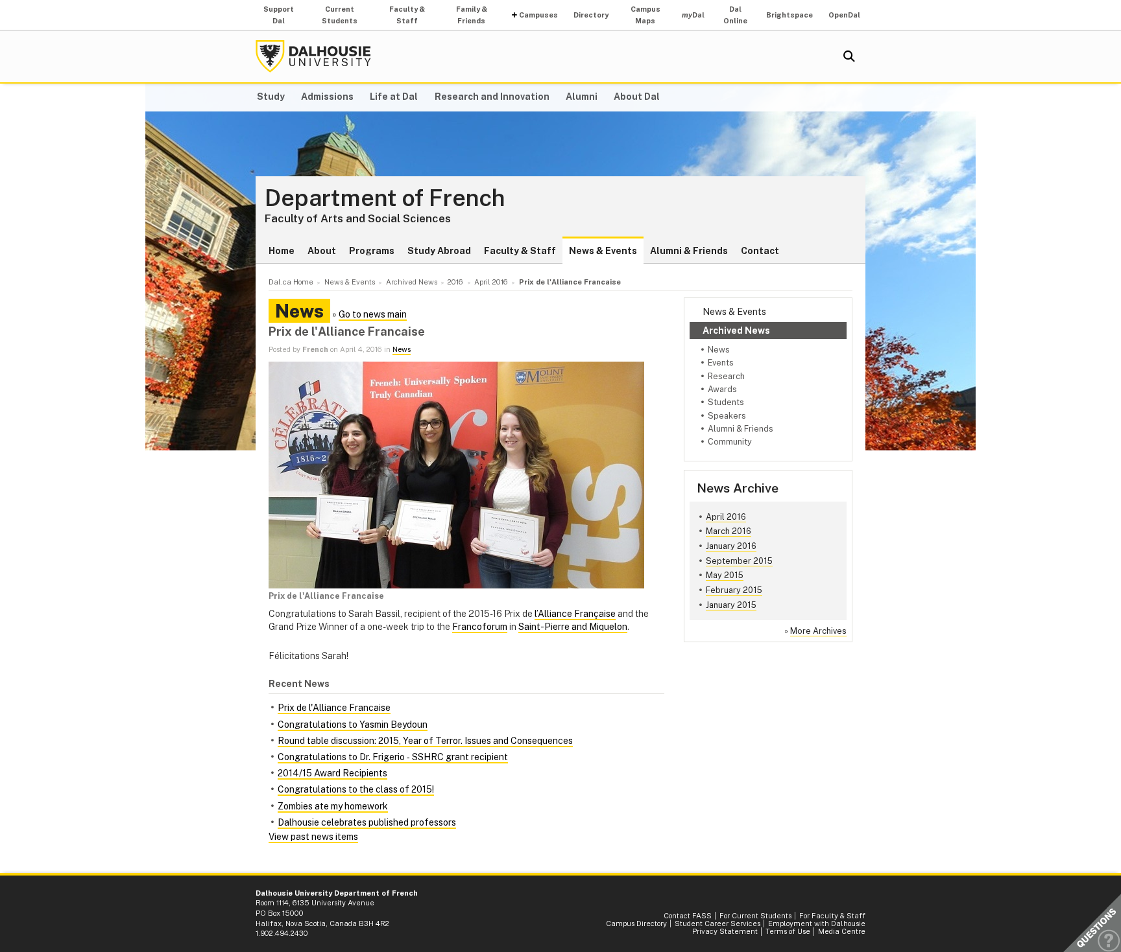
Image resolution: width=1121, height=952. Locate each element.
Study (271, 96)
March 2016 (728, 531)
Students (726, 402)
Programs (371, 251)
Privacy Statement (725, 931)
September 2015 (739, 561)
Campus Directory (636, 923)
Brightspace (789, 15)
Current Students (339, 15)
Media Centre (841, 931)
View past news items (313, 836)
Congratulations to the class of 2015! (356, 789)
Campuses (538, 15)
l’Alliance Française (575, 614)
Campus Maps (645, 15)
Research (726, 376)
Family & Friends (471, 15)
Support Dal (278, 15)
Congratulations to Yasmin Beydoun (353, 724)
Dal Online (735, 15)
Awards (722, 389)
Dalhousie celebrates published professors (367, 822)
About (321, 251)
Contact (760, 251)
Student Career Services (717, 923)
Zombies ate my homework (333, 806)
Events (721, 362)
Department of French (385, 198)
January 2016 (731, 546)
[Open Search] (849, 56)
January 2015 (731, 605)
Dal (693, 15)
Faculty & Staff (407, 15)
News (719, 349)
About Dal (637, 96)
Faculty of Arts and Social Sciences (358, 218)
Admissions (327, 96)
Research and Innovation (492, 96)
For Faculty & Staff (832, 915)
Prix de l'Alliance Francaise (334, 707)
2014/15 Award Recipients (332, 773)
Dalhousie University (313, 56)
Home (282, 251)
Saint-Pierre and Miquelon (572, 626)
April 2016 (726, 517)
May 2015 (724, 575)
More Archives (818, 631)
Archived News (736, 330)
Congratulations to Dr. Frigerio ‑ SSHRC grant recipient (393, 757)
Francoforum (479, 626)
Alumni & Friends (689, 251)
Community (730, 442)
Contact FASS (688, 915)
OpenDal (844, 15)
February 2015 (734, 590)
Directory (591, 15)
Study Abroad (439, 251)
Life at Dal (394, 96)
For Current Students (755, 915)
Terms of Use (787, 931)
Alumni (581, 96)
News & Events (603, 251)
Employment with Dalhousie (816, 923)
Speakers (727, 416)
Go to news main (373, 314)
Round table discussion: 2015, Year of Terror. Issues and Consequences (425, 741)
